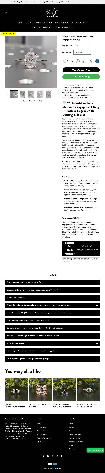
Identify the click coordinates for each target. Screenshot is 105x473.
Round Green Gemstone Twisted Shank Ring (86, 405)
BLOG (71, 445)
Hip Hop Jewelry (74, 438)
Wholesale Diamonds (76, 442)
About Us (40, 424)
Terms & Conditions (43, 431)
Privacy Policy (41, 427)
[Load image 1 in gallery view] (14, 94)
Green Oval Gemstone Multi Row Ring (40, 405)
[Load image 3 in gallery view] (31, 94)
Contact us (72, 449)
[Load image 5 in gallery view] (48, 94)
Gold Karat (67, 46)
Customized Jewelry (75, 434)
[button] (6, 13)
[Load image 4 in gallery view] (40, 94)
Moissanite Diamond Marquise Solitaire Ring (62, 405)
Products (72, 431)
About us (72, 427)
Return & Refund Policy (44, 438)
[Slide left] (7, 94)
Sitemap (40, 442)
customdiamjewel (56, 468)
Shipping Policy (42, 434)
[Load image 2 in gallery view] (22, 94)
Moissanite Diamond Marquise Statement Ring (15, 405)
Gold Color (67, 52)
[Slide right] (55, 94)
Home (71, 424)
